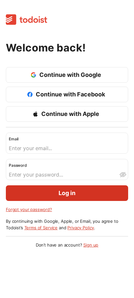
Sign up (90, 245)
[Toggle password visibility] (123, 174)
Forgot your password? (29, 209)
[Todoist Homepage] (26, 20)
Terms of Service (41, 227)
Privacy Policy (80, 227)
